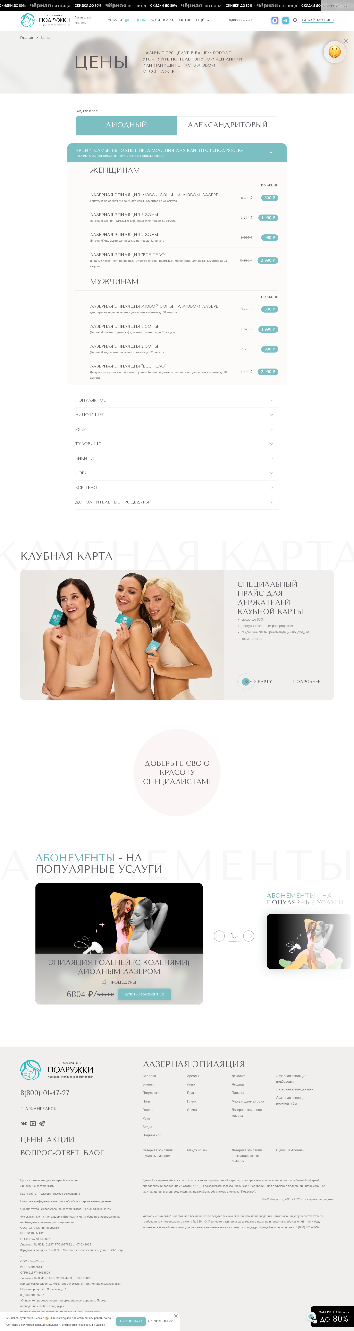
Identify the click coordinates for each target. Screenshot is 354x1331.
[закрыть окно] (304, 24)
